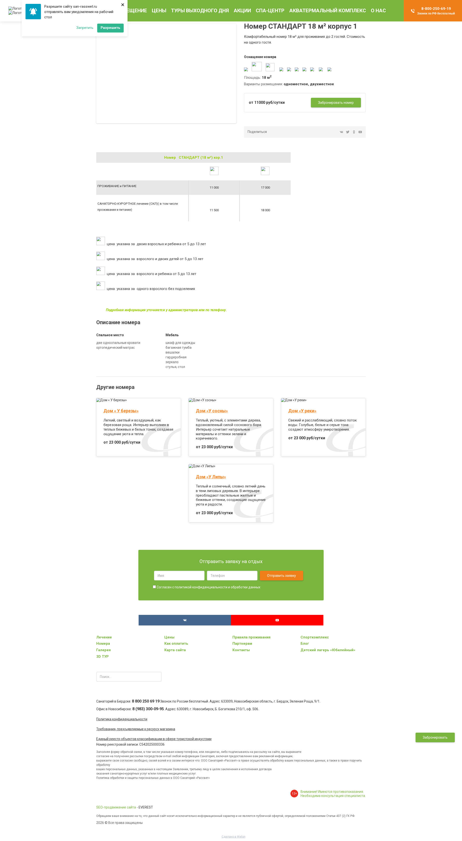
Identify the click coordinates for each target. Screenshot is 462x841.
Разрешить (110, 28)
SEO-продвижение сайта (116, 807)
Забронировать (435, 737)
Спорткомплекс (315, 637)
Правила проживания (251, 637)
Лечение (104, 637)
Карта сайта (175, 650)
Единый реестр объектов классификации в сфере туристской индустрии (154, 739)
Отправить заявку (281, 576)
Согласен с (208, 587)
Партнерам (242, 643)
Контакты (241, 650)
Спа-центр (270, 10)
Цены (159, 10)
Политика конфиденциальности (121, 719)
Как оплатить (176, 643)
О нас (378, 10)
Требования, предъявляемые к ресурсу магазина (135, 729)
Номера (103, 643)
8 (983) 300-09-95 (148, 709)
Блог (305, 643)
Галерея (103, 650)
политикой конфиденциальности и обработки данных (217, 587)
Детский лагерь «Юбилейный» (328, 650)
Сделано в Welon (233, 836)
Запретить (84, 28)
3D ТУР (102, 656)
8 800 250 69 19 (146, 701)
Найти (156, 676)
